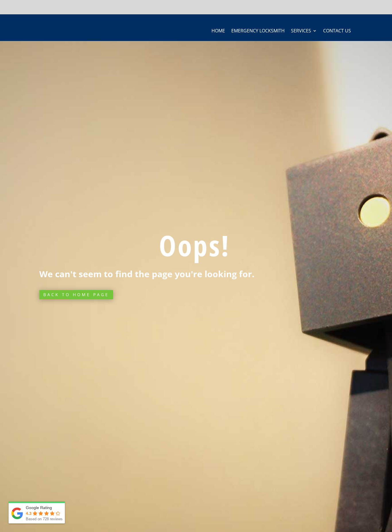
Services (301, 31)
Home (218, 31)
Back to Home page (76, 294)
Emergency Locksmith (258, 31)
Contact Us (337, 31)
